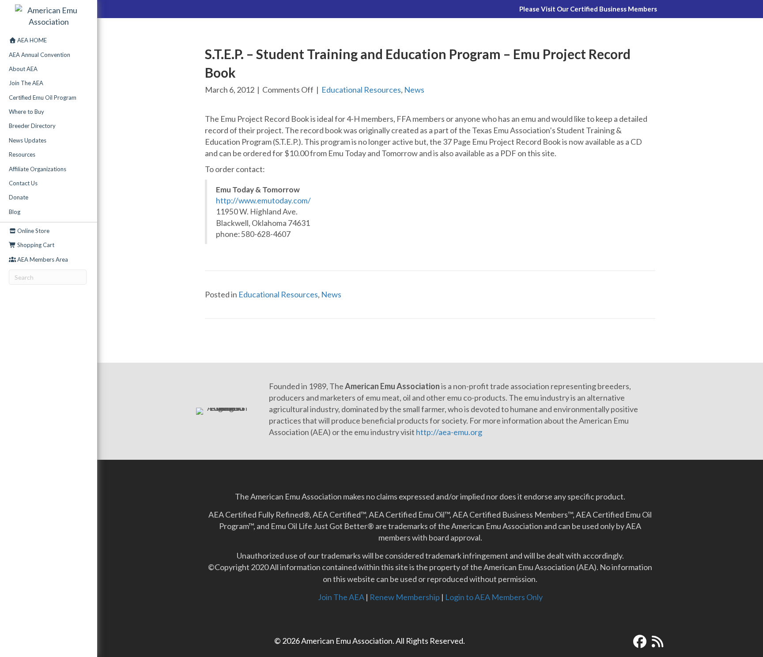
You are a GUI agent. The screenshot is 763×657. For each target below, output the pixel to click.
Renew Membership (405, 597)
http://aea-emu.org (449, 432)
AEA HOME (31, 40)
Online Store (32, 230)
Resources (22, 154)
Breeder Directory (32, 125)
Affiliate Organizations (37, 169)
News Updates (27, 140)
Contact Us (23, 183)
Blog (14, 211)
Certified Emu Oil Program (42, 97)
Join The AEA (26, 82)
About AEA (23, 68)
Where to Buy (26, 111)
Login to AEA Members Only (494, 597)
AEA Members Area (42, 259)
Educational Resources (361, 89)
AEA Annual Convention (39, 54)
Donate (18, 197)
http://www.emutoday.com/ (263, 200)
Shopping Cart (35, 244)
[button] (639, 641)
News (414, 89)
